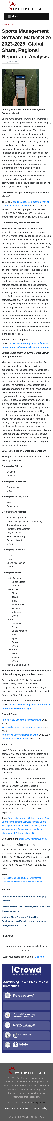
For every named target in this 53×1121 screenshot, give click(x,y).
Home (7, 1108)
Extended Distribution (17, 878)
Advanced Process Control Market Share (22, 727)
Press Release (8, 25)
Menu (15, 16)
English (38, 882)
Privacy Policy (41, 1108)
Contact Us (25, 1108)
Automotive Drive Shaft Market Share (20, 735)
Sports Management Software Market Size (28, 818)
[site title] (26, 1069)
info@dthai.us (40, 1102)
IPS (3, 878)
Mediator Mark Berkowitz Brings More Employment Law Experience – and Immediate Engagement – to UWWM (24, 921)
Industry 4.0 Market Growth (15, 738)
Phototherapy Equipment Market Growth (21, 720)
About (15, 1108)
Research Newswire (24, 882)
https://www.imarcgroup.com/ (32, 839)
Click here (39, 957)
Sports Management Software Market (20, 822)
